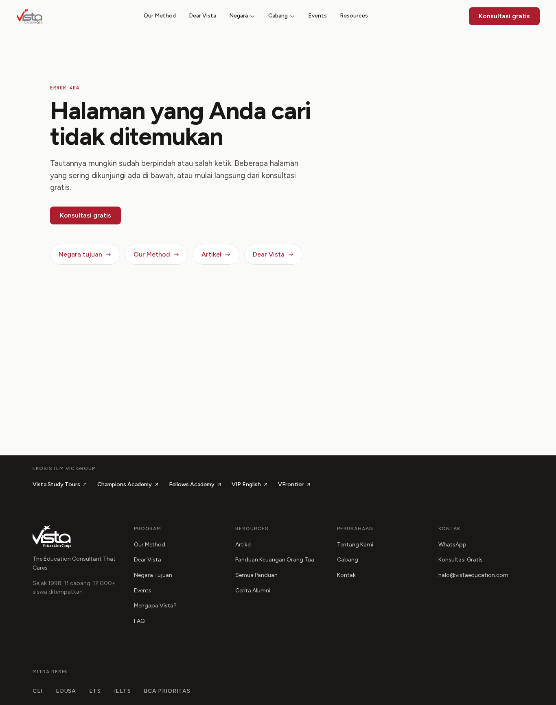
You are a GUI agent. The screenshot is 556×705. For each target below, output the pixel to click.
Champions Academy (124, 484)
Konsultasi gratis (504, 16)
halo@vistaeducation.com (473, 575)
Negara (238, 15)
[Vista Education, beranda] (29, 16)
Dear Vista (202, 15)
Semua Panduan (256, 575)
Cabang (278, 15)
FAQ (139, 621)
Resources (354, 15)
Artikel (211, 254)
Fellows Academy (192, 484)
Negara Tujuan (153, 575)
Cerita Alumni (252, 590)
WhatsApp (452, 544)
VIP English (246, 484)
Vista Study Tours (56, 484)
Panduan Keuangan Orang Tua (274, 559)
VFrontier (291, 484)
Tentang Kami (355, 544)
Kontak (346, 575)
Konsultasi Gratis (460, 559)
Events (317, 15)
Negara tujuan (80, 254)
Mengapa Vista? (155, 605)
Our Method (160, 15)
